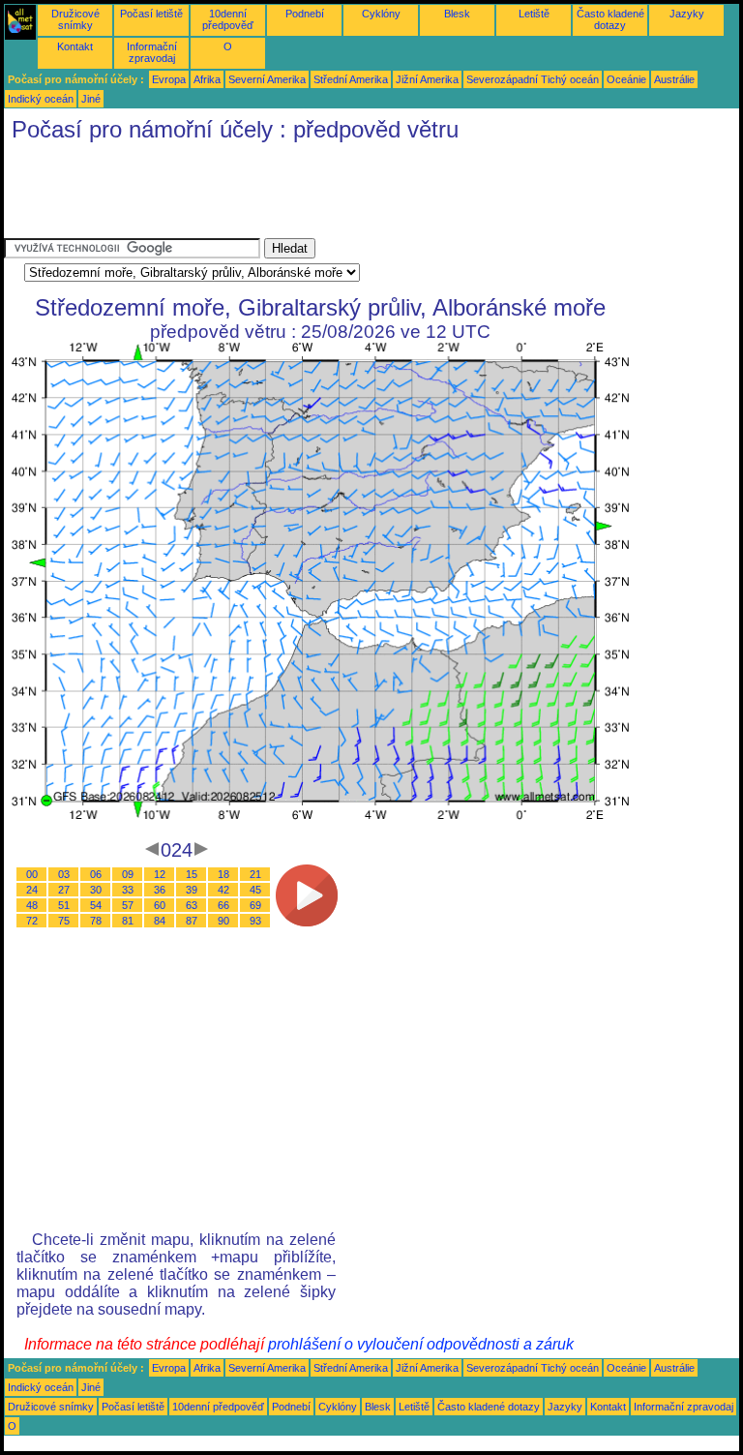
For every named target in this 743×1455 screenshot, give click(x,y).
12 (159, 874)
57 (128, 905)
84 (159, 920)
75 (64, 920)
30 (96, 889)
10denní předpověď (227, 19)
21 (255, 874)
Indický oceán (41, 99)
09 (128, 874)
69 (255, 905)
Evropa (169, 79)
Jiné (91, 99)
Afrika (207, 79)
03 (64, 874)
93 (255, 920)
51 (64, 905)
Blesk (457, 13)
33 (128, 889)
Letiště (534, 13)
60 (159, 905)
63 (191, 905)
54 (96, 905)
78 (96, 920)
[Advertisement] (356, 194)
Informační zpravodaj (152, 52)
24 (32, 889)
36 (159, 889)
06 (96, 874)
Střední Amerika (350, 79)
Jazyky (686, 13)
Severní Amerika (267, 79)
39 (191, 889)
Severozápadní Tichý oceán (532, 79)
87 (191, 920)
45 (255, 889)
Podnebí (304, 13)
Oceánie (626, 79)
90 (223, 920)
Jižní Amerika (427, 79)
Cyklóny (381, 13)
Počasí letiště (151, 13)
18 (223, 874)
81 (128, 920)
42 (223, 889)
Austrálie (674, 79)
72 (32, 920)
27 (64, 889)
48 (32, 905)
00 (32, 874)
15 (191, 874)
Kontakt (75, 46)
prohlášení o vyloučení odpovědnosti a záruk (421, 1344)
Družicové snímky (75, 19)
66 (223, 905)
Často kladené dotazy (610, 19)
